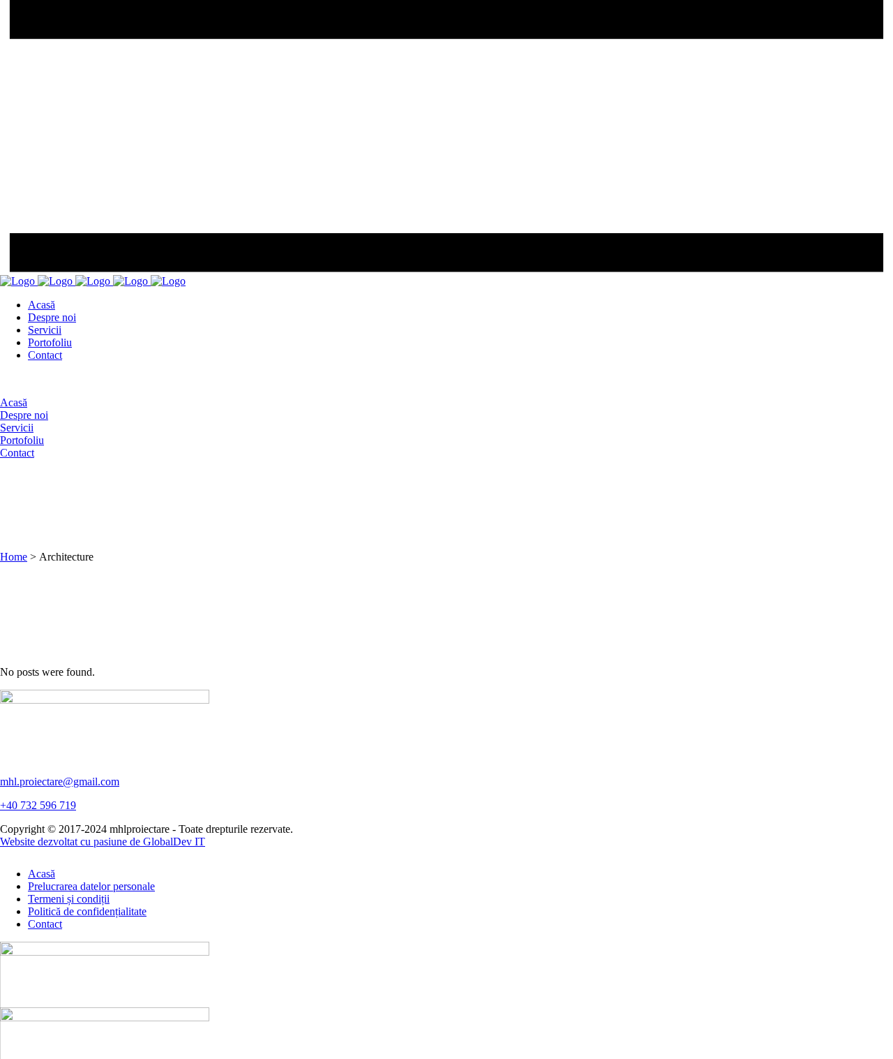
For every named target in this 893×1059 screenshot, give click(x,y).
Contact (45, 924)
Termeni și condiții (69, 899)
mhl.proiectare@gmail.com (59, 781)
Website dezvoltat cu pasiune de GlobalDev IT (102, 841)
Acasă (41, 874)
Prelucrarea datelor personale (91, 886)
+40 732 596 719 (38, 805)
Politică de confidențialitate (87, 911)
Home (13, 557)
